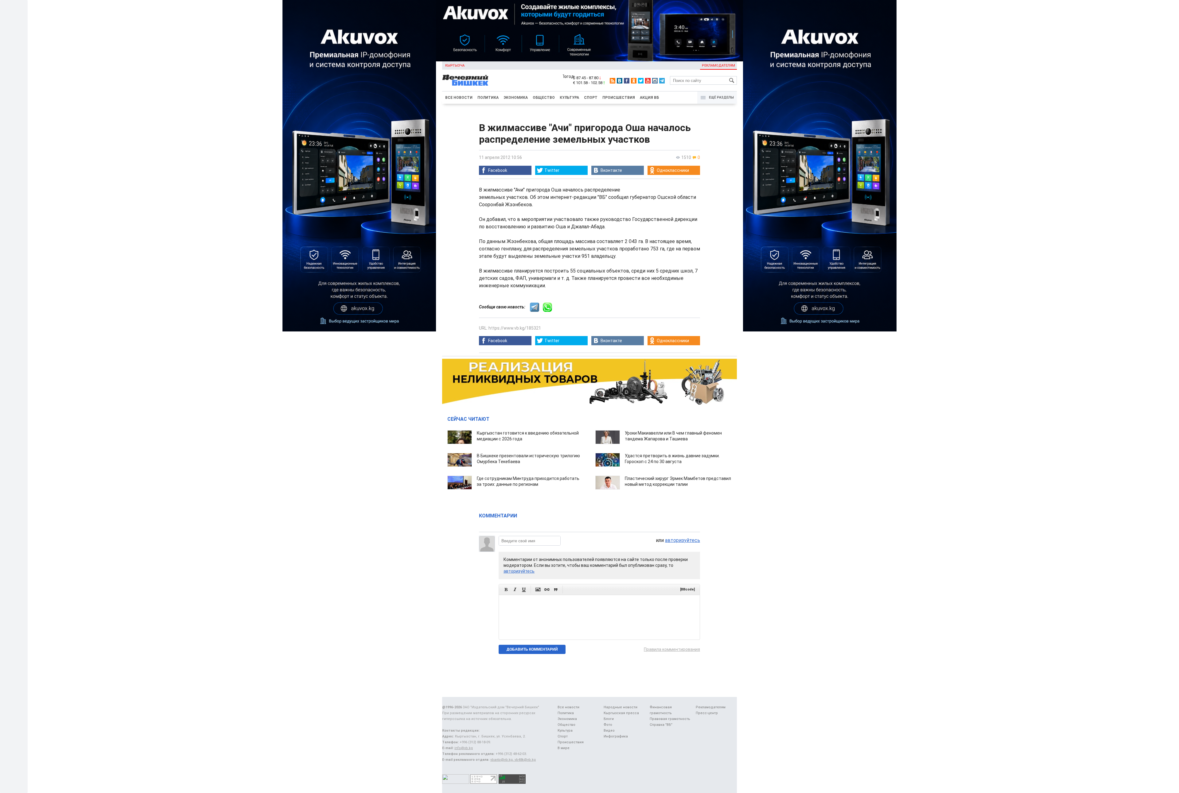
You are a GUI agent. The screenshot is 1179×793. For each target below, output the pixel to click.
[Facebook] (626, 80)
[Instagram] (655, 80)
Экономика (516, 97)
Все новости (459, 97)
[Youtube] (648, 80)
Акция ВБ (649, 97)
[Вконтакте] (619, 80)
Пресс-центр (707, 713)
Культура (569, 97)
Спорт (590, 97)
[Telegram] (662, 80)
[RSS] (612, 80)
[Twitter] (641, 80)
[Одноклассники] (633, 80)
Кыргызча (455, 66)
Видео (609, 731)
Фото (608, 725)
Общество (544, 97)
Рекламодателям (718, 66)
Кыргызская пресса (621, 713)
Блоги (609, 719)
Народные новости (620, 707)
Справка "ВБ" (661, 725)
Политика (488, 97)
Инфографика (616, 736)
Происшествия (618, 97)
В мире (564, 748)
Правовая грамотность (670, 719)
